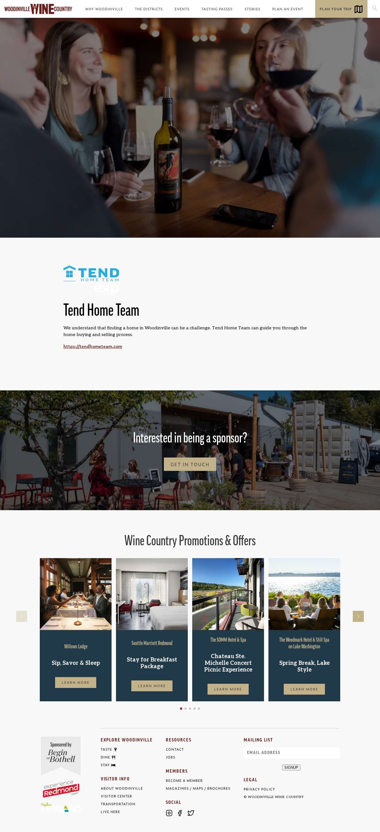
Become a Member (184, 781)
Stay (105, 765)
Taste (106, 749)
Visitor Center (116, 796)
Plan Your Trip (336, 8)
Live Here (110, 812)
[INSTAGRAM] (169, 813)
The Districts (149, 8)
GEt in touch (190, 464)
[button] (181, 708)
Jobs (170, 757)
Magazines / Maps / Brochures (198, 788)
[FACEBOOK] (180, 813)
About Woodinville (122, 788)
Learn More (76, 682)
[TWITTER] (190, 813)
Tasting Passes (217, 8)
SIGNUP (291, 767)
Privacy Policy (259, 789)
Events (182, 8)
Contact (175, 749)
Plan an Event (287, 8)
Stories (252, 8)
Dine (105, 757)
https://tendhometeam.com (92, 346)
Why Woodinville (104, 8)
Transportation (118, 804)
